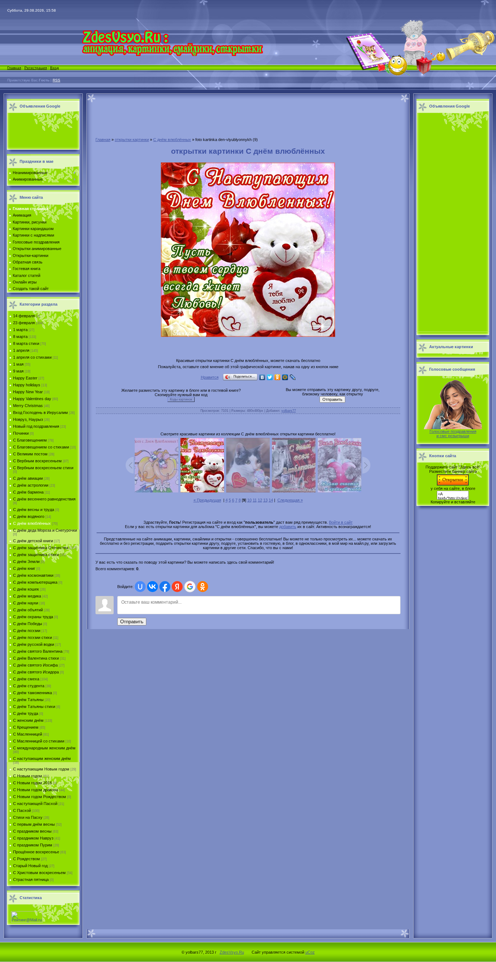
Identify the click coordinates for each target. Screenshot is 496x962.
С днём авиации (28, 478)
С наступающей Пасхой (35, 803)
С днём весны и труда (33, 509)
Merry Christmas (28, 405)
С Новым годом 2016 (32, 783)
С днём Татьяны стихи (34, 706)
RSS (56, 80)
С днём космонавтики (33, 575)
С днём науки (25, 603)
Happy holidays (26, 385)
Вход (54, 68)
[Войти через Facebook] (164, 586)
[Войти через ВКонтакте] (152, 586)
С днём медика (27, 596)
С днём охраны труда (33, 617)
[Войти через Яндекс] (177, 586)
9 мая (18, 371)
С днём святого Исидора (36, 672)
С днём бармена (28, 492)
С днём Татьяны (28, 699)
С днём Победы (27, 623)
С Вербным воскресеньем (37, 461)
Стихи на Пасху (27, 817)
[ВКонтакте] (262, 377)
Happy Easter (25, 378)
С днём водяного (28, 516)
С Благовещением (30, 440)
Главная (14, 68)
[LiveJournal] (293, 377)
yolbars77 (288, 410)
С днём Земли (26, 561)
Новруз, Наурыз (28, 419)
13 (265, 500)
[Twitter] (270, 377)
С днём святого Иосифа (35, 665)
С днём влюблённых (32, 523)
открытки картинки (132, 139)
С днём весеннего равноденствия (44, 499)
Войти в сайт (341, 522)
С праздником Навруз (33, 838)
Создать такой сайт (31, 288)
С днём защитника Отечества (40, 548)
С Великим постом (30, 454)
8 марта (20, 336)
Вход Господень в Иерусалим (40, 412)
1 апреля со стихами (32, 357)
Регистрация (35, 68)
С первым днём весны (34, 824)
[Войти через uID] (140, 586)
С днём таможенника (32, 693)
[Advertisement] (41, 131)
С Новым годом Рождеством (39, 796)
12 (260, 500)
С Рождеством (26, 859)
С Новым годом (27, 776)
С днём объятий (28, 610)
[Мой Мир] (285, 377)
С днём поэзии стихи (32, 637)
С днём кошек (26, 589)
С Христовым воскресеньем (39, 872)
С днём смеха (26, 679)
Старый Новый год (30, 866)
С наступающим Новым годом (41, 769)
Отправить (131, 621)
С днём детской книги (33, 541)
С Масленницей (27, 734)
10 (249, 500)
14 (271, 500)
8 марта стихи (26, 343)
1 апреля (21, 350)
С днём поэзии (26, 630)
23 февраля (24, 323)
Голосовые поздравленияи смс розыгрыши (453, 433)
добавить (287, 526)
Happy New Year (28, 392)
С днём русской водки (33, 644)
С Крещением (25, 727)
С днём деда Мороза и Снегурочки (45, 530)
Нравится (210, 377)
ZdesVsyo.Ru (232, 952)
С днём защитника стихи (36, 554)
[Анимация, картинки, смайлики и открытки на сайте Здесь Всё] (172, 54)
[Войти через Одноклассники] (202, 586)
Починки (21, 433)
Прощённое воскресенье (36, 852)
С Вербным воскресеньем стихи (43, 468)
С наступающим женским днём (42, 758)
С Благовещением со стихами (41, 447)
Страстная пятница (31, 879)
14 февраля (24, 316)
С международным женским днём (44, 748)
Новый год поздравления (36, 426)
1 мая (18, 364)
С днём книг (24, 568)
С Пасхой (22, 810)
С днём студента (28, 686)
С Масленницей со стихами (38, 741)
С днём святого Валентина (37, 651)
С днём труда (25, 713)
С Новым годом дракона (35, 790)
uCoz (310, 952)
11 (255, 500)
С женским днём (28, 720)
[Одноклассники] (277, 377)
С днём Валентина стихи (36, 658)
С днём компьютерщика (35, 582)
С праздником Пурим (32, 845)
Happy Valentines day (32, 399)
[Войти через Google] (190, 586)
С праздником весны (32, 831)
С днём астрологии (30, 485)
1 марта (20, 329)
